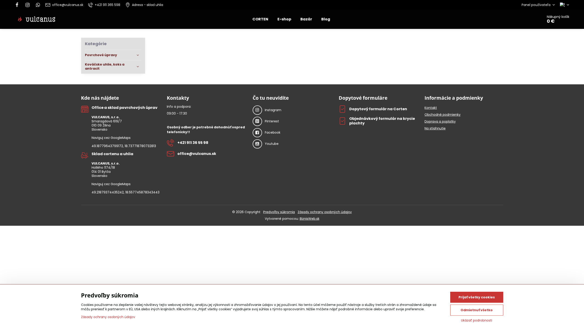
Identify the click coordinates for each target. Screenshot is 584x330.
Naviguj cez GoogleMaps (111, 137)
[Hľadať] (527, 19)
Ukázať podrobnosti (476, 320)
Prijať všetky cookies (476, 297)
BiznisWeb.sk (309, 218)
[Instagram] (27, 5)
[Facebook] (18, 5)
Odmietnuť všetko (477, 310)
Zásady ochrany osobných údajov (325, 212)
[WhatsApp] (38, 5)
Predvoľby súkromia (279, 212)
